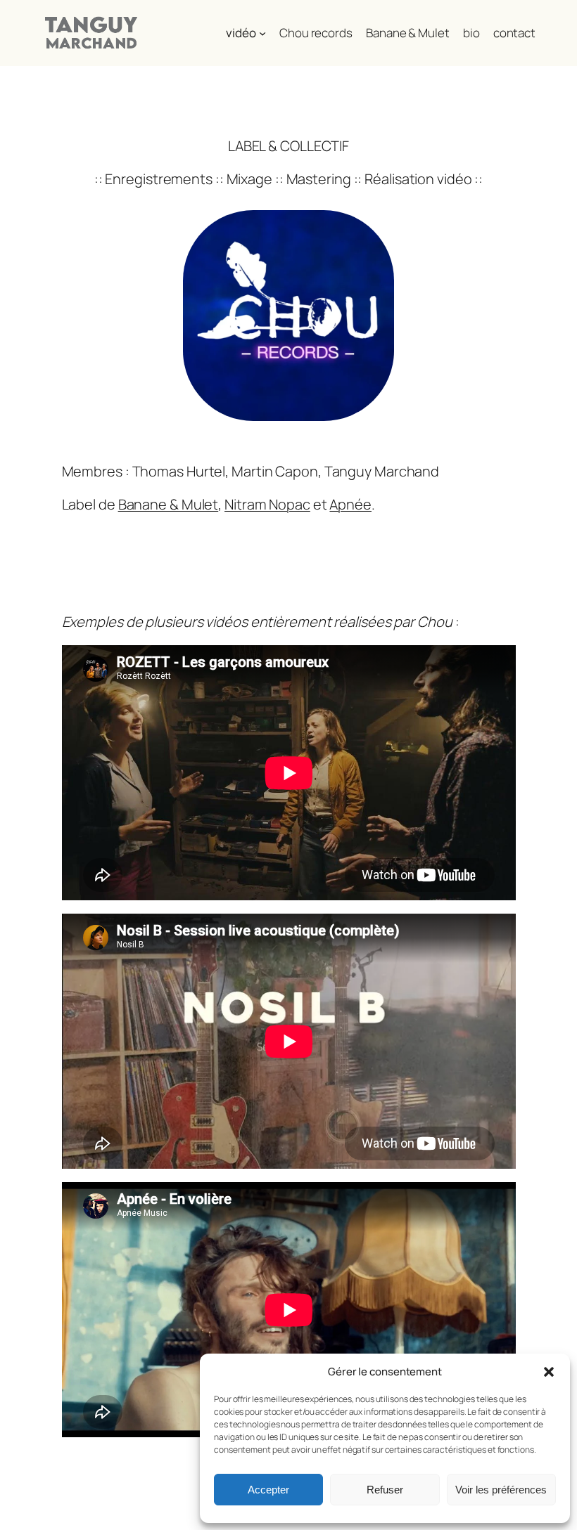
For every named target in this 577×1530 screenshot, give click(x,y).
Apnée (350, 504)
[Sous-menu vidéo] (262, 33)
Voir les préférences (501, 1490)
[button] (549, 1372)
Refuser (385, 1490)
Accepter (268, 1490)
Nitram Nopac (267, 504)
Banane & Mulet (168, 504)
